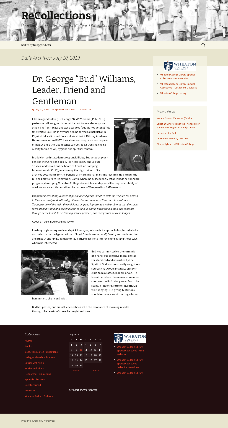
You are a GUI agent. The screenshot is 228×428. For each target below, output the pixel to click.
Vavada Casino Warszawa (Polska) (175, 118)
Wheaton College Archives (39, 396)
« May (76, 370)
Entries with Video (34, 368)
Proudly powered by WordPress (38, 420)
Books (28, 346)
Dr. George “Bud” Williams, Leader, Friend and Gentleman (84, 90)
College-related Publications (40, 357)
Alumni (28, 340)
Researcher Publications (38, 373)
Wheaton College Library (173, 93)
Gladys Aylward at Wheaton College (176, 144)
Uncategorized (33, 385)
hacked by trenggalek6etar (36, 45)
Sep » (96, 370)
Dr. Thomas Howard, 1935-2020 (173, 138)
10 (81, 349)
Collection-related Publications (41, 351)
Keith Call (86, 109)
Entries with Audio (34, 362)
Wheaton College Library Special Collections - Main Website (130, 350)
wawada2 (30, 390)
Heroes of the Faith (167, 133)
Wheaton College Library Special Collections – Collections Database (130, 363)
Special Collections (65, 109)
